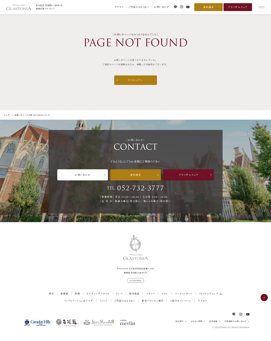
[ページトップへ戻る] (135, 247)
